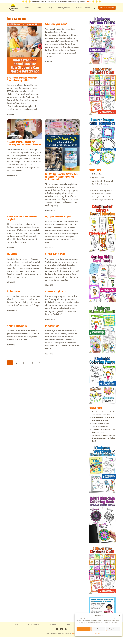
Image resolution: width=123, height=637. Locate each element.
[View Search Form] (94, 8)
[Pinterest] (66, 629)
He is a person (13, 291)
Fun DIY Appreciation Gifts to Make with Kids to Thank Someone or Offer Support (62, 177)
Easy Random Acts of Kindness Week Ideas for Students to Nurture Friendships (102, 184)
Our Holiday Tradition (55, 253)
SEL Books (78, 7)
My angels (12, 253)
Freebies (87, 7)
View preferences (113, 629)
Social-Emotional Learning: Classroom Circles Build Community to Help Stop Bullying (103, 438)
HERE (89, 1)
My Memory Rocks (97, 174)
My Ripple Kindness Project (58, 216)
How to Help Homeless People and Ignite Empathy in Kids (22, 79)
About (68, 624)
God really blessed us (17, 325)
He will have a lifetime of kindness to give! (23, 218)
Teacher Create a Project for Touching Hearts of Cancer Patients (24, 143)
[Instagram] (61, 629)
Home (16, 624)
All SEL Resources (33, 624)
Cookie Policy (97, 633)
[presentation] (24, 48)
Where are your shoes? (56, 24)
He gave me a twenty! (98, 177)
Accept (83, 629)
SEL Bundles (53, 624)
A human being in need (55, 291)
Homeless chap (52, 325)
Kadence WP (74, 633)
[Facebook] (56, 629)
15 (32, 362)
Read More (12, 114)
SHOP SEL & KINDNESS (107, 7)
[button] (119, 615)
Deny (98, 629)
